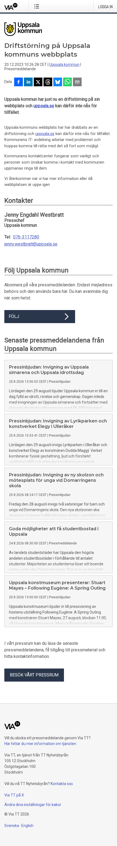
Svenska (11, 825)
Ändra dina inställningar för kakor (32, 804)
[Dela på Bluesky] (57, 82)
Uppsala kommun (64, 64)
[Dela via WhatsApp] (67, 82)
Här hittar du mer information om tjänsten (40, 743)
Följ (14, 316)
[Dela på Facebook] (18, 82)
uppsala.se (43, 105)
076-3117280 (26, 237)
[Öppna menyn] (38, 6)
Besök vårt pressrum (34, 675)
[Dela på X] (38, 82)
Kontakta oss (62, 783)
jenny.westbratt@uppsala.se (30, 244)
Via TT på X (14, 795)
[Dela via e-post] (77, 82)
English (27, 825)
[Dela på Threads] (48, 82)
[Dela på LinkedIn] (28, 82)
